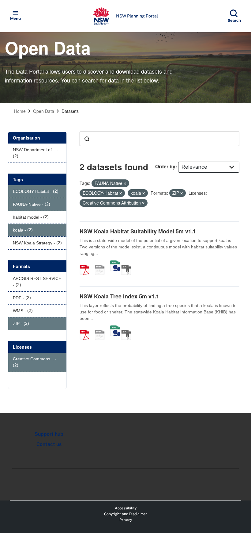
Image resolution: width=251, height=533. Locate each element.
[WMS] (115, 263)
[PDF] (87, 263)
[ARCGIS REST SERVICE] (102, 263)
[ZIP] (128, 263)
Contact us (49, 444)
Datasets (70, 111)
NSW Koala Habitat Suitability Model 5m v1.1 (138, 231)
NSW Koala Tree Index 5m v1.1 (119, 296)
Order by (165, 166)
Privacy (125, 520)
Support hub (49, 434)
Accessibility (126, 508)
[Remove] (125, 183)
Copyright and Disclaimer (125, 514)
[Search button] (87, 139)
